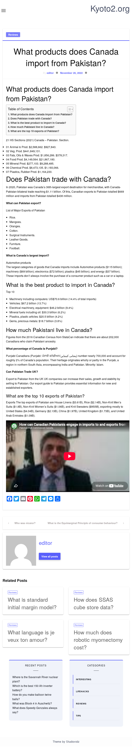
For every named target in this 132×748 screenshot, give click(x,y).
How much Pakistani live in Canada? (32, 127)
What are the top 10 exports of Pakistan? (34, 131)
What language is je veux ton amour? (31, 635)
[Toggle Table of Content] (68, 109)
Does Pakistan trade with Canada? (31, 118)
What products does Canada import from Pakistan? (41, 114)
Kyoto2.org (110, 8)
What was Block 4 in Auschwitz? (32, 703)
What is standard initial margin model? (32, 603)
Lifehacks (82, 691)
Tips (78, 715)
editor (50, 73)
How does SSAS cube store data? (93, 603)
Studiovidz (72, 741)
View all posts (49, 556)
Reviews (13, 34)
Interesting (83, 679)
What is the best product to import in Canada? (38, 123)
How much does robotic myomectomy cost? (98, 639)
